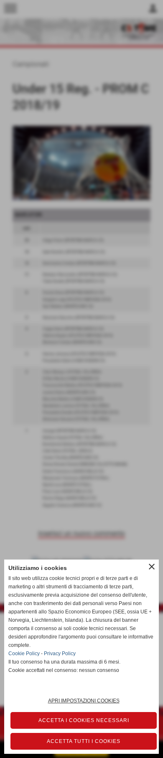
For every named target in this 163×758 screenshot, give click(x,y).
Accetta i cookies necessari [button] (83, 720)
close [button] (152, 567)
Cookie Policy (24, 653)
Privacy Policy (60, 653)
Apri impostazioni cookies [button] (84, 701)
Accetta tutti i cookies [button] (83, 741)
